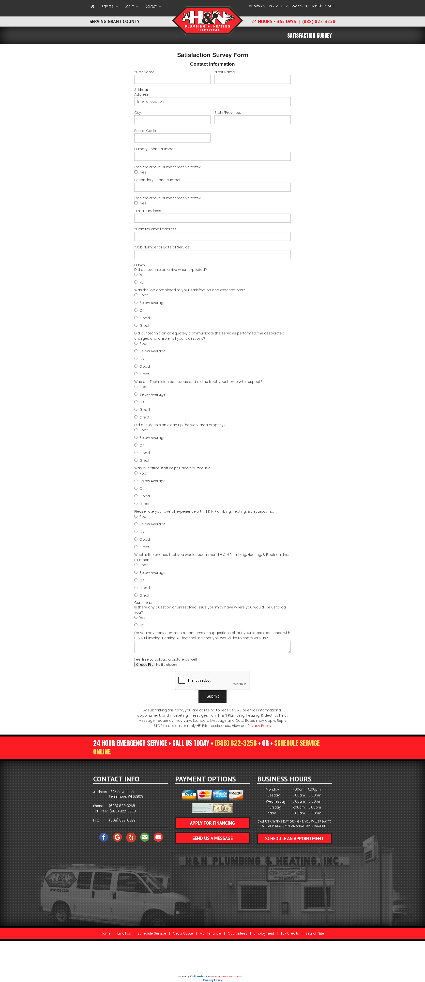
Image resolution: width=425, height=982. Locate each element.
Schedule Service (151, 933)
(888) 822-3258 (236, 743)
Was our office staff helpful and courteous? (172, 468)
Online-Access (200, 976)
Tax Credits (290, 933)
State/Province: (227, 112)
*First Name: (144, 72)
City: (138, 112)
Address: (142, 94)
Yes (143, 172)
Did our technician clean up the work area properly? (180, 424)
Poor (143, 295)
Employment (264, 933)
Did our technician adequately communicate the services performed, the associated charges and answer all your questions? (209, 336)
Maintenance (210, 933)
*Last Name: (225, 72)
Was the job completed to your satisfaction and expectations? (189, 290)
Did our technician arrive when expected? (170, 269)
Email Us (124, 933)
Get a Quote (183, 933)
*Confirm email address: (155, 229)
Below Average (152, 302)
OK (141, 310)
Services (107, 6)
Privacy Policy (259, 725)
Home (106, 933)
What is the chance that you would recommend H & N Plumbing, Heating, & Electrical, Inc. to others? (211, 557)
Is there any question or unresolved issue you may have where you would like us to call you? (210, 610)
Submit (212, 696)
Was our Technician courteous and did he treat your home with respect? (198, 381)
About (129, 6)
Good (144, 318)
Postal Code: (145, 130)
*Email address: (148, 210)
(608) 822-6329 (122, 820)
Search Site (314, 933)
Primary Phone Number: (154, 148)
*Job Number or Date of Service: (162, 247)
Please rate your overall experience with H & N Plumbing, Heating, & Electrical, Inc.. (204, 511)
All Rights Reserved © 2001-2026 (230, 976)
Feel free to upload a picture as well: (165, 659)
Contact (151, 6)
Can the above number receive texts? (167, 167)
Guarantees (237, 933)
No (141, 282)
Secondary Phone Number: (157, 179)
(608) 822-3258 (122, 806)
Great (144, 325)
